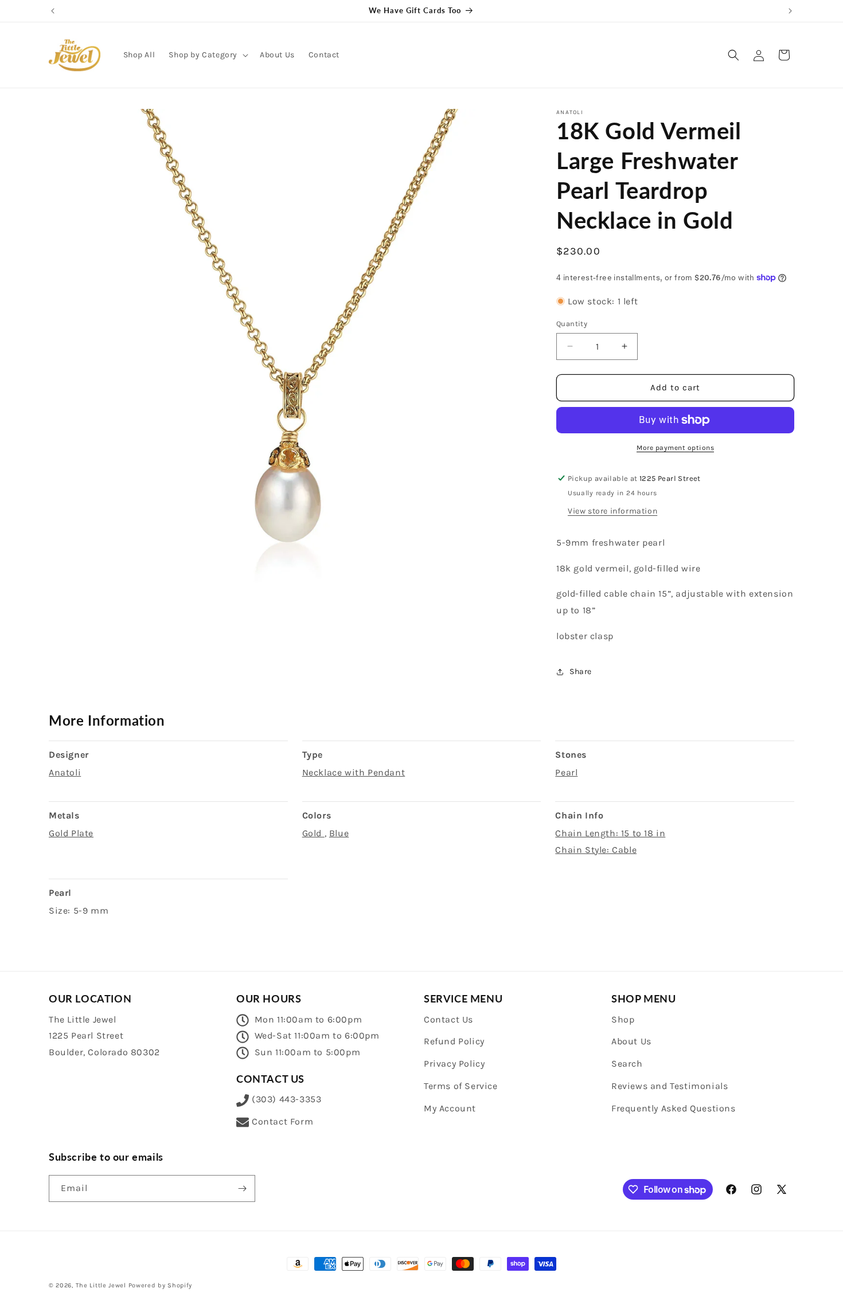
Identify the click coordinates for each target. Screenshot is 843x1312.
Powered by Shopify (160, 1285)
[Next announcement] (790, 11)
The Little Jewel (101, 1285)
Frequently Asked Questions (673, 1108)
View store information (612, 511)
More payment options (675, 448)
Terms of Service (461, 1085)
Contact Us (448, 1019)
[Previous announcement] (52, 11)
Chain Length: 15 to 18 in (610, 833)
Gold (313, 833)
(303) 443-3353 (286, 1099)
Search (627, 1063)
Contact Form (282, 1121)
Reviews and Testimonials (669, 1085)
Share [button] (580, 671)
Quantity (571, 323)
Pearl (566, 772)
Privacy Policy (454, 1063)
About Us (631, 1041)
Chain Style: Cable (596, 849)
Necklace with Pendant (353, 772)
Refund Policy (454, 1041)
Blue (339, 833)
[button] (207, 55)
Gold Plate (71, 833)
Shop (622, 1019)
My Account (450, 1108)
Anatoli (65, 772)
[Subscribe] (242, 1188)
